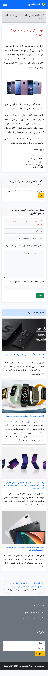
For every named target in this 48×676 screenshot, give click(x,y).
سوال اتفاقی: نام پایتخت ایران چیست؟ (27, 281)
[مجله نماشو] (36, 4)
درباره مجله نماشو (33, 612)
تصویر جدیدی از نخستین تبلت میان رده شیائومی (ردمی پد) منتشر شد (25, 549)
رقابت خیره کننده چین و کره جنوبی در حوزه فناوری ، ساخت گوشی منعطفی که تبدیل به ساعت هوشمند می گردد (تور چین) (24, 485)
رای (41, 195)
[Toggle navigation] (5, 4)
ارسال (40, 295)
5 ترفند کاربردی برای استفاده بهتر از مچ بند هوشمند (25, 416)
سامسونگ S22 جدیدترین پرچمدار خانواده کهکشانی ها (24, 356)
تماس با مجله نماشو (32, 617)
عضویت (39, 653)
